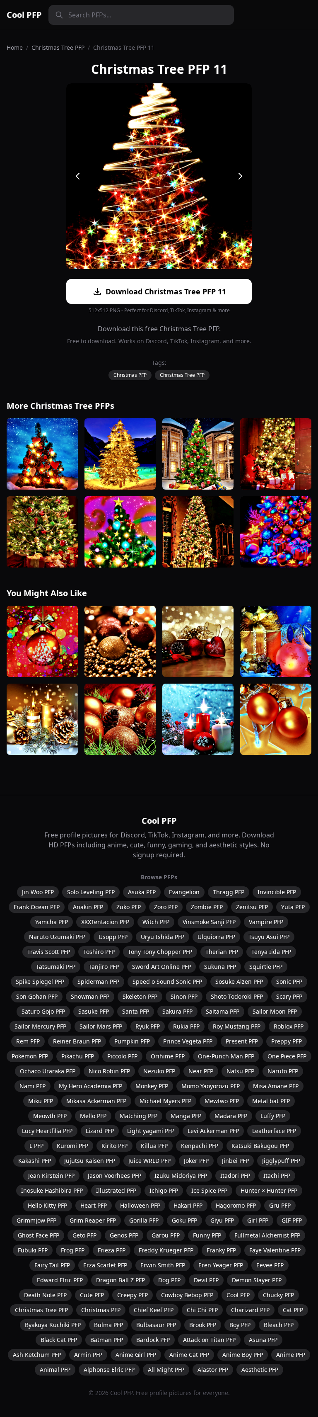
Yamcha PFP (51, 922)
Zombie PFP (207, 907)
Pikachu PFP (77, 1056)
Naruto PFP (282, 1071)
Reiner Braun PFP (77, 1041)
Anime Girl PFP (136, 1355)
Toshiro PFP (99, 952)
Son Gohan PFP (37, 996)
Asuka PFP (142, 892)
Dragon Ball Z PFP (120, 1280)
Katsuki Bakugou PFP (260, 1146)
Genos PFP (124, 1235)
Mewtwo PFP (222, 1101)
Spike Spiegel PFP (40, 981)
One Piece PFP (286, 1056)
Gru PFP (280, 1205)
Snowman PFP (90, 996)
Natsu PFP (240, 1071)
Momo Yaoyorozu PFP (210, 1086)
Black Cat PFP (59, 1340)
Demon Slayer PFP (257, 1280)
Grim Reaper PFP (93, 1220)
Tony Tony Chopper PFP (160, 952)
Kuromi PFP (72, 1146)
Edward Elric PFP (60, 1280)
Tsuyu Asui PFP (268, 937)
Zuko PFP (128, 907)
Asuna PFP (263, 1340)
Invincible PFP (277, 892)
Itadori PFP (235, 1175)
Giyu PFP (222, 1220)
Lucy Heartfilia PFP (47, 1131)
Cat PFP (293, 1310)
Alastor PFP (213, 1369)
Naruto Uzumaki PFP (57, 937)
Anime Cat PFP (189, 1355)
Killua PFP (154, 1146)
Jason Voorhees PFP (114, 1175)
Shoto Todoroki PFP (237, 996)
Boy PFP (240, 1325)
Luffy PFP (272, 1116)
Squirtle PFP (265, 967)
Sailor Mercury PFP (40, 1026)
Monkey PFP (151, 1086)
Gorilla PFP (144, 1220)
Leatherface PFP (274, 1131)
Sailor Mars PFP (101, 1026)
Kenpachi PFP (199, 1146)
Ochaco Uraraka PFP (47, 1071)
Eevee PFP (270, 1265)
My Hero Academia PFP (90, 1086)
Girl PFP (257, 1220)
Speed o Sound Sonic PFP (167, 981)
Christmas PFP (130, 375)
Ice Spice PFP (209, 1190)
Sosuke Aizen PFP (239, 981)
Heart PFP (93, 1205)
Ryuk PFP (147, 1026)
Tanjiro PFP (104, 967)
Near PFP (200, 1071)
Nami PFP (32, 1086)
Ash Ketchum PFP (37, 1355)
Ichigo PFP (163, 1190)
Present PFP (242, 1041)
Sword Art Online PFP (161, 967)
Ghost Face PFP (38, 1235)
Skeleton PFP (140, 996)
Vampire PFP (266, 922)
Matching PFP (138, 1116)
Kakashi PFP (34, 1161)
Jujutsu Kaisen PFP (89, 1161)
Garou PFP (166, 1235)
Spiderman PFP (98, 981)
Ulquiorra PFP (216, 937)
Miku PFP (40, 1101)
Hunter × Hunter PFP (269, 1190)
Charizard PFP (250, 1310)
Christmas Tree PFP (57, 47)
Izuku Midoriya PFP (180, 1175)
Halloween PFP (140, 1205)
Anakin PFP (88, 907)
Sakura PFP (177, 1011)
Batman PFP (106, 1340)
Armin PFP (88, 1355)
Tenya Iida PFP (271, 952)
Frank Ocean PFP (37, 907)
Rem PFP (28, 1041)
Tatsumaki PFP (55, 967)
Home (15, 47)
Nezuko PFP (159, 1071)
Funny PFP (207, 1235)
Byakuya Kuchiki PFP (53, 1325)
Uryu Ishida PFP (162, 937)
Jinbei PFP (235, 1161)
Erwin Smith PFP (162, 1265)
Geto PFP (84, 1235)
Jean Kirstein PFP (51, 1175)
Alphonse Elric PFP (109, 1369)
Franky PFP (221, 1250)
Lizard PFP (100, 1131)
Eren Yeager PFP (220, 1265)
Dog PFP (169, 1280)
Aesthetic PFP (259, 1369)
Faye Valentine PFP (275, 1250)
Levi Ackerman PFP (213, 1131)
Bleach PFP (279, 1325)
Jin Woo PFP (38, 892)
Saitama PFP (222, 1011)
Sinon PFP (184, 996)
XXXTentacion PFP (105, 922)
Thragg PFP (228, 892)
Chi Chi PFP (202, 1310)
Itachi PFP (276, 1175)
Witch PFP (155, 922)
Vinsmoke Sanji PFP (209, 922)
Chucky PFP (278, 1295)
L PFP (36, 1146)
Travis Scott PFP (48, 952)
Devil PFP (206, 1280)
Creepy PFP (132, 1295)
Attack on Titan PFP (209, 1340)
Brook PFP (202, 1325)
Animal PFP (55, 1369)
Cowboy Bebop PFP (187, 1295)
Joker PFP (196, 1161)
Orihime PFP (168, 1056)
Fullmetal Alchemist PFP (267, 1235)
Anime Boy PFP (242, 1355)
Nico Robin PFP (109, 1071)
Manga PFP (186, 1116)
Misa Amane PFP (276, 1086)
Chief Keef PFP (153, 1310)
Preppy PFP (286, 1041)
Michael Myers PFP (165, 1101)
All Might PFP (166, 1369)
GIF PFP (292, 1220)
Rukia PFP (186, 1026)
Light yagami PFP (150, 1131)
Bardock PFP (153, 1340)
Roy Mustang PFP (236, 1026)
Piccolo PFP (122, 1056)
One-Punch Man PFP (226, 1056)
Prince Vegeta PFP (187, 1041)
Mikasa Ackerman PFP (96, 1101)
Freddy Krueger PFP (166, 1250)
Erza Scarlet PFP (105, 1265)
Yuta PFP (293, 907)
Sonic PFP (289, 981)
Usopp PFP (113, 937)
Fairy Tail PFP (52, 1265)
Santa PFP (135, 1011)
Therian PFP (221, 952)
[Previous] (78, 176)
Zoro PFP (166, 907)
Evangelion (184, 892)
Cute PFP (92, 1295)
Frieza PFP (111, 1250)
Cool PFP (24, 14)
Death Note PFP (45, 1295)
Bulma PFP (108, 1325)
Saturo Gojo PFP (43, 1011)
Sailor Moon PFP (275, 1011)
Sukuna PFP (220, 967)
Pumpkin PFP (132, 1041)
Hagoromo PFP (236, 1205)
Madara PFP (230, 1116)
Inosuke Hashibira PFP (52, 1190)
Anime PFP (290, 1355)
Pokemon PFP (30, 1056)
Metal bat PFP (271, 1101)
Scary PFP (289, 996)
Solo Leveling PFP (91, 892)
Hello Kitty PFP (47, 1205)
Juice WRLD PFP (149, 1161)
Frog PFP (72, 1250)
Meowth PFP (50, 1116)
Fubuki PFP (33, 1250)
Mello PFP (93, 1116)
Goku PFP (184, 1220)
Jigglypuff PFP (281, 1161)
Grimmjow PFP (36, 1220)
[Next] (240, 176)
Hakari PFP (187, 1205)
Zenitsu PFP (252, 907)
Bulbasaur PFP (156, 1325)
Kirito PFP (114, 1146)
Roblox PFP (289, 1026)
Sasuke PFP (93, 1011)
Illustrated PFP (116, 1190)
